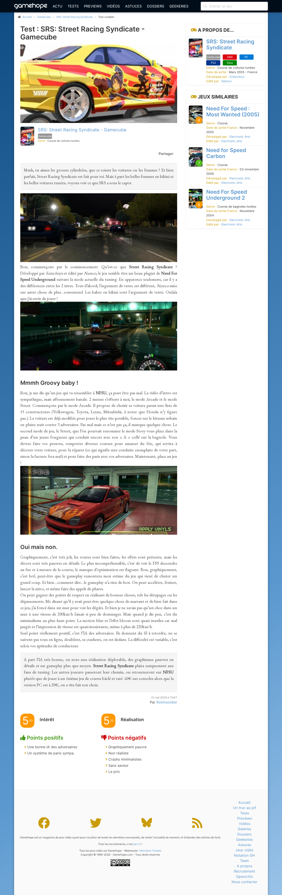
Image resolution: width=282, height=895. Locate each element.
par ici (137, 844)
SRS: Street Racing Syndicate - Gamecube (82, 129)
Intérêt (47, 719)
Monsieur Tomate (150, 850)
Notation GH (244, 855)
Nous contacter (244, 882)
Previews (93, 6)
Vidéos (113, 6)
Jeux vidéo (244, 850)
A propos (244, 866)
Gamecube (44, 17)
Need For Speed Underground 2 (226, 194)
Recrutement (244, 871)
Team (244, 860)
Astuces (133, 6)
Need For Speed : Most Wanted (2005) (232, 111)
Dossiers (155, 6)
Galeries (244, 829)
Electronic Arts (240, 136)
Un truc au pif (244, 808)
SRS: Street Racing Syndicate (74, 17)
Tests (73, 6)
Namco (226, 81)
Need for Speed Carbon (226, 153)
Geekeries (178, 6)
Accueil (244, 802)
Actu (57, 6)
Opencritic (244, 876)
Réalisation (132, 719)
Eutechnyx (237, 76)
